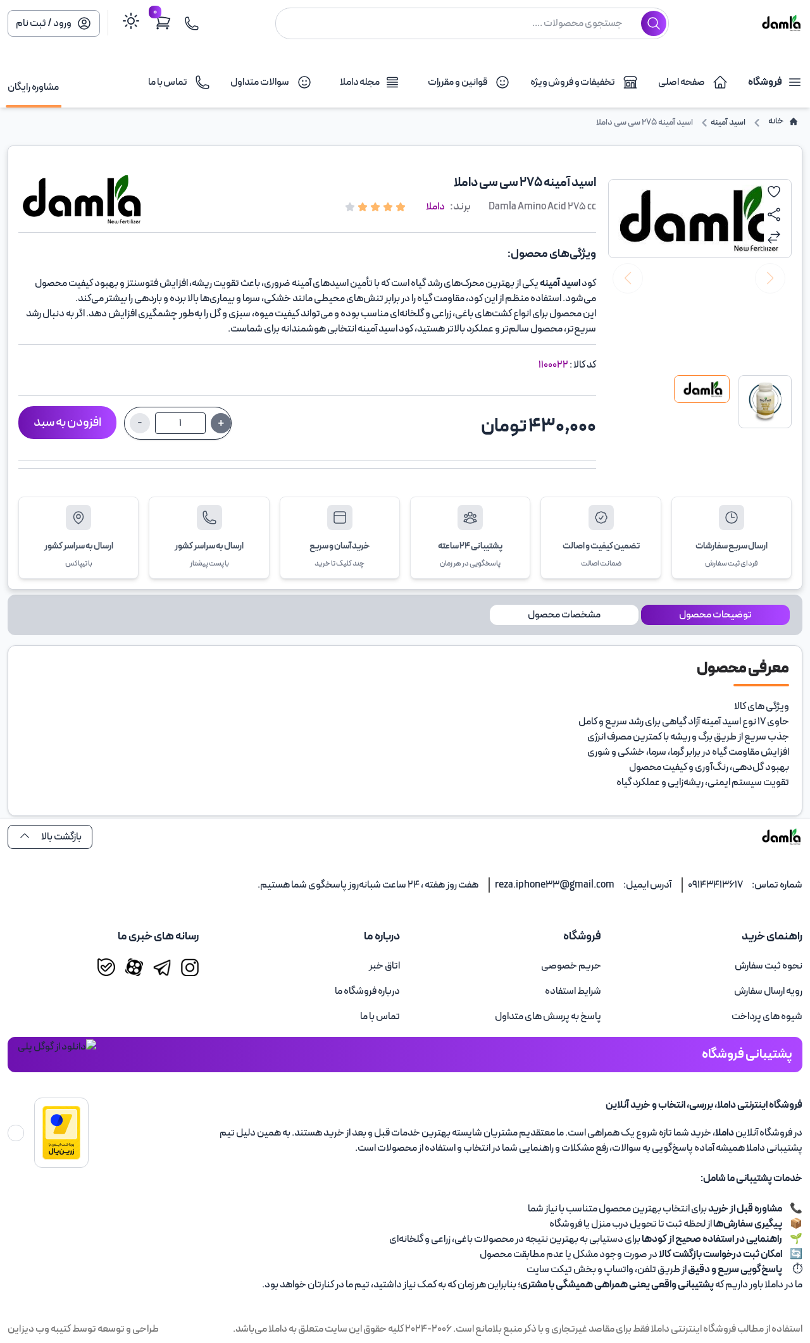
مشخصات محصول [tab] (564, 614)
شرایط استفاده (573, 991)
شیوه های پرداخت (767, 1016)
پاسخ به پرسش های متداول (548, 1016)
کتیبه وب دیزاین (39, 1329)
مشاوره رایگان (33, 87)
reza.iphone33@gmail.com (554, 885)
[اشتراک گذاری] (774, 214)
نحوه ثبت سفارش (768, 966)
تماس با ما (380, 1016)
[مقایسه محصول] (774, 237)
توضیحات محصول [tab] (715, 614)
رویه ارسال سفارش (768, 991)
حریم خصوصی (571, 966)
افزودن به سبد (67, 422)
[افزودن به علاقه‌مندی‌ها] (774, 191)
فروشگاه (765, 82)
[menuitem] (706, 966)
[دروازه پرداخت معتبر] (61, 1133)
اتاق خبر (384, 966)
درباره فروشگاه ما (367, 991)
